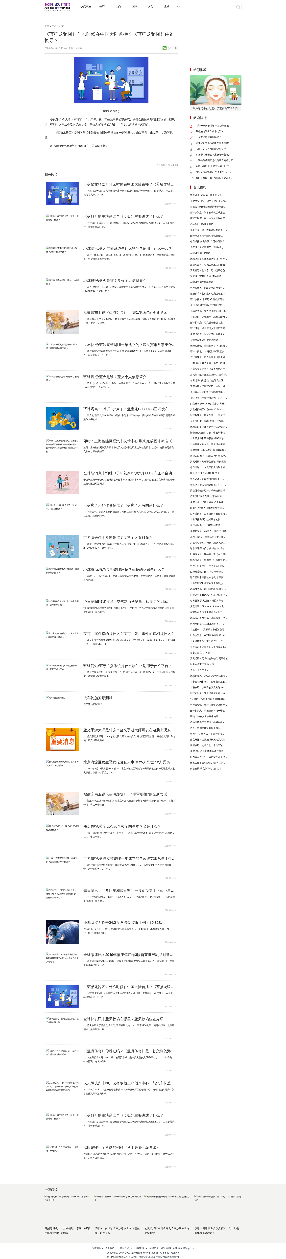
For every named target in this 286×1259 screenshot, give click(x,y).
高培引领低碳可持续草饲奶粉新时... (208, 490)
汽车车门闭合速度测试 (201, 224)
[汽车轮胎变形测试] (62, 707)
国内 (118, 6)
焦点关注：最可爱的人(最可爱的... (207, 762)
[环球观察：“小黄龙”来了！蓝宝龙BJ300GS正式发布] (62, 418)
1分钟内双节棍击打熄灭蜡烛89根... (208, 698)
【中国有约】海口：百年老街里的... (208, 681)
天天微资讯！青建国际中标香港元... (208, 704)
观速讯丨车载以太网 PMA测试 (205, 276)
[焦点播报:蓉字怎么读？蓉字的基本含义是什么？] (62, 835)
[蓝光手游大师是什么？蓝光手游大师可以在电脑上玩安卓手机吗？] (62, 739)
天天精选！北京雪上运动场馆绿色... (208, 270)
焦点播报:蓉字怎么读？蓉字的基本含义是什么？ (122, 826)
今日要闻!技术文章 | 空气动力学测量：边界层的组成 (125, 601)
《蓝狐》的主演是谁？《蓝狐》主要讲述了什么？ (123, 216)
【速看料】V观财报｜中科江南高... (208, 629)
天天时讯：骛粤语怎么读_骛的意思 (208, 461)
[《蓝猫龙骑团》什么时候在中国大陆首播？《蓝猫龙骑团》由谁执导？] (62, 193)
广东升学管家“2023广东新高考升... (208, 403)
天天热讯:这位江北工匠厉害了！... (207, 623)
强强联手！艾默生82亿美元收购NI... (208, 293)
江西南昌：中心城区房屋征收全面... (208, 264)
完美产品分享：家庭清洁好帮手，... (208, 229)
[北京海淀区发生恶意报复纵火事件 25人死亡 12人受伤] (62, 771)
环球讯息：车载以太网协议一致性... (208, 258)
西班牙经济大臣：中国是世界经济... (208, 218)
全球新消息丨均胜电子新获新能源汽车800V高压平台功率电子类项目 (129, 473)
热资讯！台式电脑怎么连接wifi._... (207, 247)
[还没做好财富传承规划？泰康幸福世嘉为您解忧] (167, 1209)
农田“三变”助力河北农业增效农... (207, 507)
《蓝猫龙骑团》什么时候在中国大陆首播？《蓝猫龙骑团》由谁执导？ (129, 184)
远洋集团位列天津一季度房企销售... (208, 444)
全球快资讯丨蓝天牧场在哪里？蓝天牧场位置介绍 (123, 1019)
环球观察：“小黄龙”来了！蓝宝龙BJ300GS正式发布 (125, 409)
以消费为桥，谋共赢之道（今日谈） (208, 554)
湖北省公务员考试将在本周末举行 (213, 142)
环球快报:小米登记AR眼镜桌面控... (208, 299)
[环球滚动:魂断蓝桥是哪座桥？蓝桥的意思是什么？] (62, 578)
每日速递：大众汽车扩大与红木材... (208, 467)
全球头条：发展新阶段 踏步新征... (207, 502)
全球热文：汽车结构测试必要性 (206, 235)
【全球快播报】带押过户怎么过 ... (207, 641)
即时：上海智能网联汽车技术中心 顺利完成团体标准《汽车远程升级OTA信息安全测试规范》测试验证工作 (129, 441)
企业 (166, 6)
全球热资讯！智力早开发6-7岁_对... (208, 310)
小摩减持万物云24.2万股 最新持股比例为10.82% (122, 922)
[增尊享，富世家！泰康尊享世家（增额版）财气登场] (118, 1209)
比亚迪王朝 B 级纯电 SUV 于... (206, 473)
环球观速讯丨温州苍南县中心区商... (208, 345)
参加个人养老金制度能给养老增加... (214, 154)
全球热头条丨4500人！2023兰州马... (209, 531)
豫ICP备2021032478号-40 (120, 1257)
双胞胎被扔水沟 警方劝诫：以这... (213, 166)
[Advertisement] (215, 42)
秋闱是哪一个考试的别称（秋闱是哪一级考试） (121, 1147)
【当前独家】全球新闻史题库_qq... (208, 583)
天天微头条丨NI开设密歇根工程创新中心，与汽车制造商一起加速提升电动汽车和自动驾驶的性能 (129, 1083)
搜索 (238, 7)
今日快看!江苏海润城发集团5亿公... (208, 305)
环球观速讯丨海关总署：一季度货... (208, 415)
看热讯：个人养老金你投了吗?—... (208, 484)
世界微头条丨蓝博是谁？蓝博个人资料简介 (118, 537)
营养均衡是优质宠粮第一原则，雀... (208, 386)
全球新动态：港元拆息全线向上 (206, 322)
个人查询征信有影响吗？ (208, 137)
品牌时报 (135, 1252)
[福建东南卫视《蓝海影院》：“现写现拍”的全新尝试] (62, 322)
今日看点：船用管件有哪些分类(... (207, 392)
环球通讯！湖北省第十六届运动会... (208, 426)
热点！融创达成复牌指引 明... (205, 727)
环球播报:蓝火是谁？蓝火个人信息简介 (114, 280)
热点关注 (85, 6)
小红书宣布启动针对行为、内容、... (208, 397)
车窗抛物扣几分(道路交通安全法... (207, 380)
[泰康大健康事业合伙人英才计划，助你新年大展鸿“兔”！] (217, 1209)
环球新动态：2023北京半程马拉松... (209, 675)
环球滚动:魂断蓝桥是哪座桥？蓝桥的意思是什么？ (124, 569)
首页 (47, 25)
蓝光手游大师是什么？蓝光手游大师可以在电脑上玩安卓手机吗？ (129, 730)
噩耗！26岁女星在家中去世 (204, 716)
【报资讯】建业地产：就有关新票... (208, 316)
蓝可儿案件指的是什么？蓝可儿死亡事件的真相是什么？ (128, 633)
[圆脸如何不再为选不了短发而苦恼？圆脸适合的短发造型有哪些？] (215, 90)
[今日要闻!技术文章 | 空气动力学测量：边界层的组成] (62, 611)
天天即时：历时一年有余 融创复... (207, 565)
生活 (54, 25)
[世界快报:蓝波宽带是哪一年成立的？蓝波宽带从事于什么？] (62, 354)
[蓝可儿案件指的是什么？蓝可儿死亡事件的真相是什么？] (62, 643)
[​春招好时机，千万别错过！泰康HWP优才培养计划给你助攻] (68, 1209)
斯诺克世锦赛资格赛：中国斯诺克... (208, 432)
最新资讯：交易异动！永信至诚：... (208, 745)
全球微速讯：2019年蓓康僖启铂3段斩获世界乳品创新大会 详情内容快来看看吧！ (129, 954)
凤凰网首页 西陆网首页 (202, 664)
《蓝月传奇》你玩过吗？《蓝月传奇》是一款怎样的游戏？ (129, 1051)
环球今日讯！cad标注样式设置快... (208, 351)
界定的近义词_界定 (200, 652)
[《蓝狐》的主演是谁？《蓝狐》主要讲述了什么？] (62, 225)
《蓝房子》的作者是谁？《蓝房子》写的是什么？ (123, 505)
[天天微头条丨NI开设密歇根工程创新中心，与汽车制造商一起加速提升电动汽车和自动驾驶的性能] (62, 1092)
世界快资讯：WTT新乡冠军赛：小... (208, 635)
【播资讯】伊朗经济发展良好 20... (208, 687)
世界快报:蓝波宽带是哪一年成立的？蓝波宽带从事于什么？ (129, 345)
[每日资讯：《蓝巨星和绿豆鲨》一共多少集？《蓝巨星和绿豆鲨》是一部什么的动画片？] (62, 899)
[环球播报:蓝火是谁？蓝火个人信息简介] (62, 290)
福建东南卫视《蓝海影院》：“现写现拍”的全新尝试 (125, 312)
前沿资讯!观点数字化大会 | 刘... (206, 768)
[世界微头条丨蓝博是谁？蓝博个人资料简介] (62, 546)
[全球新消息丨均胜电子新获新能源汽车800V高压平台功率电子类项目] (62, 482)
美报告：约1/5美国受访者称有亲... (208, 206)
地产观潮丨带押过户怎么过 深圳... (207, 577)
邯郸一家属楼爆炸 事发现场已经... (213, 125)
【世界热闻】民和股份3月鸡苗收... (208, 438)
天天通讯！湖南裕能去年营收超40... (208, 646)
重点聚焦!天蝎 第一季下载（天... (207, 195)
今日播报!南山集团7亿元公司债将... (208, 241)
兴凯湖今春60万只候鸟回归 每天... (208, 542)
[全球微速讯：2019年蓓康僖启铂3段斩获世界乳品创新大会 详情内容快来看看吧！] (62, 964)
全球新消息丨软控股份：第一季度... (208, 710)
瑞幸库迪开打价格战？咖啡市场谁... (208, 548)
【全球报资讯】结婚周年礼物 (205, 519)
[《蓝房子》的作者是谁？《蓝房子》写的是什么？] (62, 514)
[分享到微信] (165, 48)
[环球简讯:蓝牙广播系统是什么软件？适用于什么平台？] (62, 257)
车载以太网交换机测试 (201, 281)
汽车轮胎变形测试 (98, 698)
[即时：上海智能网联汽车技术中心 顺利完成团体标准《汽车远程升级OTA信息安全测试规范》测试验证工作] (62, 450)
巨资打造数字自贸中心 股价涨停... (207, 571)
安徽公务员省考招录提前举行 (211, 148)
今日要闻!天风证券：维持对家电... (207, 600)
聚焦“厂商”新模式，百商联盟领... (207, 733)
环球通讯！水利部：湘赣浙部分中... (208, 617)
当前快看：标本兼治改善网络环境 (207, 368)
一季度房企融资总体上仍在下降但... (208, 363)
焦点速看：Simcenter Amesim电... (208, 606)
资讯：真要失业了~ (200, 670)
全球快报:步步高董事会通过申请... (207, 751)
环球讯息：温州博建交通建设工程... (208, 328)
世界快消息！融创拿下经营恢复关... (208, 559)
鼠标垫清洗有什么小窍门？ (210, 131)
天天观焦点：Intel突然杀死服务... (207, 287)
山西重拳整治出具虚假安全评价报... (208, 756)
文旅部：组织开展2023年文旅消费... (209, 374)
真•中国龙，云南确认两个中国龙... (207, 536)
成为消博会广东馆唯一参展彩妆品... (208, 722)
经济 (102, 6)
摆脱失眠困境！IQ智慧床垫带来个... (208, 455)
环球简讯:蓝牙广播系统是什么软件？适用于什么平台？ (127, 248)
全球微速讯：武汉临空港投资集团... (208, 357)
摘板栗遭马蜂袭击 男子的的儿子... (213, 171)
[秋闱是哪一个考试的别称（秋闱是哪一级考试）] (62, 1156)
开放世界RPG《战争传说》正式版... (208, 200)
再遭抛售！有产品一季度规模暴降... (208, 594)
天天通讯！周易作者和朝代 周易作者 (209, 658)
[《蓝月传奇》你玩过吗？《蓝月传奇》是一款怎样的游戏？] (62, 1060)
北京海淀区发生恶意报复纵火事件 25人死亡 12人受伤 (126, 762)
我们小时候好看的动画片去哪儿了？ (214, 177)
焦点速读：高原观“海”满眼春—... (207, 478)
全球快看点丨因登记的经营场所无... (208, 334)
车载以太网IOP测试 (200, 253)
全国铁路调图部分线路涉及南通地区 (214, 160)
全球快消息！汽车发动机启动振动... (208, 212)
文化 (150, 6)
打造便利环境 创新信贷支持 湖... (207, 496)
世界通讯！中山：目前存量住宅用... (208, 513)
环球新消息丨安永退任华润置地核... (208, 693)
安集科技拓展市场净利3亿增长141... (209, 409)
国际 (134, 6)
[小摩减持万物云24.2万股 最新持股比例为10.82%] (62, 932)
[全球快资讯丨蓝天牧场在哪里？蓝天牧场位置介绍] (62, 1028)
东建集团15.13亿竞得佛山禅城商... (208, 449)
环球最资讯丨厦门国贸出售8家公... (208, 588)
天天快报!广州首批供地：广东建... (207, 420)
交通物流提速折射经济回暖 (204, 339)
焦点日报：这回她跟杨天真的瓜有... (208, 739)
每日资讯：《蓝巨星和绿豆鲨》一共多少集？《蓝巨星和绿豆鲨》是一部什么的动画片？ (129, 890)
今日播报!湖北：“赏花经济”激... (206, 525)
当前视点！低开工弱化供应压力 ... (207, 612)
